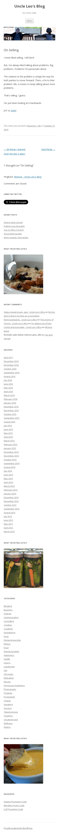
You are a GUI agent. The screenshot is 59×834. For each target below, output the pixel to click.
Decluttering (9, 632)
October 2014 (10, 459)
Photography (10, 689)
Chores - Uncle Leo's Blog (16, 323)
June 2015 (8, 429)
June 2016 (8, 384)
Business (32, 125)
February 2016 (10, 399)
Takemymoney (11, 712)
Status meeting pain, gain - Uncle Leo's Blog (24, 312)
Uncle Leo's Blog (29, 6)
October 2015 (10, 414)
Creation (8, 625)
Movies (7, 681)
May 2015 (8, 433)
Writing (7, 727)
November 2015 (11, 410)
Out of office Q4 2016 (14, 230)
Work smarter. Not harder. (16, 237)
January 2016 (10, 402)
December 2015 (11, 406)
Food (6, 647)
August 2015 (9, 421)
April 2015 (8, 437)
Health (7, 659)
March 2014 (9, 486)
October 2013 (10, 505)
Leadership (9, 666)
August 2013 (9, 512)
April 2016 (8, 391)
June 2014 (8, 474)
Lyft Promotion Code (13, 809)
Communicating (11, 617)
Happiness (9, 655)
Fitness (7, 643)
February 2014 (10, 489)
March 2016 (9, 395)
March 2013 (9, 531)
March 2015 (9, 440)
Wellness (8, 723)
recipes (7, 700)
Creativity (8, 628)
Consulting (9, 621)
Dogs (6, 636)
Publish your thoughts (14, 226)
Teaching (8, 715)
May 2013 (8, 524)
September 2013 (11, 508)
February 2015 (10, 444)
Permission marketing (14, 685)
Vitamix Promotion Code (15, 801)
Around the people (13, 233)
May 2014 (8, 478)
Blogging (8, 606)
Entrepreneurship (12, 640)
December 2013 (11, 497)
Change (7, 613)
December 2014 (11, 452)
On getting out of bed (41, 323)
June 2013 (8, 520)
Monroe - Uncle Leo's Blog (27, 176)
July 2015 (8, 425)
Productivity (9, 696)
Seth (13, 110)
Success (8, 708)
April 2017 (8, 357)
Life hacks (8, 674)
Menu (29, 21)
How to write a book (13, 222)
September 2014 (11, 463)
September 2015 (11, 418)
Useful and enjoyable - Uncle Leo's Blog (22, 327)
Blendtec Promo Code (14, 805)
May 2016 (8, 387)
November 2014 (11, 455)
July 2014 (8, 471)
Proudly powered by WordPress (18, 828)
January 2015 (10, 448)
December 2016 (11, 361)
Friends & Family (11, 651)
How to (7, 662)
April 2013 (8, 527)
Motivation (9, 678)
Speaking (8, 704)
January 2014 (10, 493)
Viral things (48, 149)
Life (39, 125)
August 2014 (9, 467)
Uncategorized (11, 719)
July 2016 (8, 380)
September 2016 (11, 372)
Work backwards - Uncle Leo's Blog (20, 319)
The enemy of (46, 319)
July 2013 (8, 516)
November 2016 (11, 365)
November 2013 (11, 501)
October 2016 (10, 368)
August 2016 (9, 376)
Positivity (8, 693)
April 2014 (8, 482)
